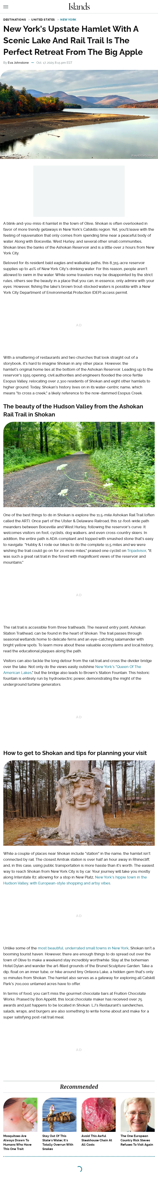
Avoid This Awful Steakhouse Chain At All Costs (96, 1140)
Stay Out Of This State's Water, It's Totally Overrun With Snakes (57, 1142)
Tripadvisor (136, 550)
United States (43, 19)
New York (68, 19)
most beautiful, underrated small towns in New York (83, 948)
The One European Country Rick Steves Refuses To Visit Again (137, 1140)
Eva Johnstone (18, 63)
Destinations (14, 19)
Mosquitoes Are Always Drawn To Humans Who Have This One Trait (17, 1142)
